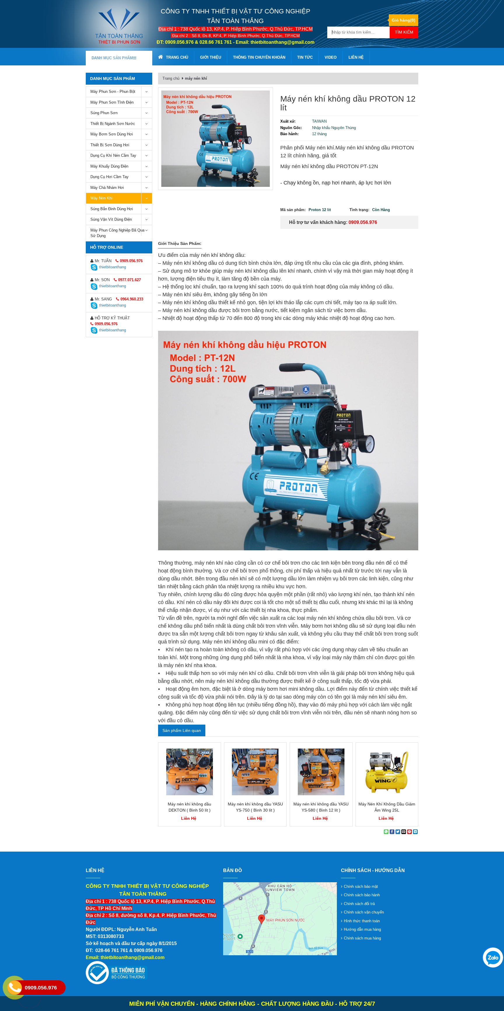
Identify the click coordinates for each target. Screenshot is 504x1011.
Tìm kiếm (404, 32)
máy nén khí (101, 198)
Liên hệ (356, 57)
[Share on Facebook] (392, 831)
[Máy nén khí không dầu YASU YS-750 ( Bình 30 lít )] (255, 772)
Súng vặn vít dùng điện (111, 219)
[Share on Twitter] (398, 831)
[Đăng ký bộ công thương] (116, 972)
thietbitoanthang (112, 267)
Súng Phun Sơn (104, 113)
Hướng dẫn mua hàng (362, 929)
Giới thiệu (210, 57)
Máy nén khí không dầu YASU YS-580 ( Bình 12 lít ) (321, 807)
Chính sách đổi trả (359, 904)
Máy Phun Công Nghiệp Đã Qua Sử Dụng (117, 233)
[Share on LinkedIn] (415, 831)
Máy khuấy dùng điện (109, 166)
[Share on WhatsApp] (386, 831)
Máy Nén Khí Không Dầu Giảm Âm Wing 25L (386, 807)
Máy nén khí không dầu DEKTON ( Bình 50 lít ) (189, 807)
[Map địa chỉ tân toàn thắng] (280, 918)
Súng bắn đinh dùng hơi (111, 209)
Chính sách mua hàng (362, 938)
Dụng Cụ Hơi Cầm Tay (109, 177)
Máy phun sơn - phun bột (112, 91)
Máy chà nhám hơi (107, 187)
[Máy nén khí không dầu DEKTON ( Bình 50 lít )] (189, 772)
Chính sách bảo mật (361, 886)
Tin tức (305, 57)
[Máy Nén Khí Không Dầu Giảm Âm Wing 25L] (387, 772)
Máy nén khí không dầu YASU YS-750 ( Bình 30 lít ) (255, 807)
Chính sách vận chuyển (364, 912)
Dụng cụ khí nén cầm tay (113, 155)
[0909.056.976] (492, 957)
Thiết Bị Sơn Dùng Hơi (109, 145)
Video (331, 57)
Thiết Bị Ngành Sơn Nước (112, 123)
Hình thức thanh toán (362, 921)
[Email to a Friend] (404, 831)
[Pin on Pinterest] (409, 831)
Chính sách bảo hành (362, 895)
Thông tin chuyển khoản (259, 57)
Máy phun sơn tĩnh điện (112, 102)
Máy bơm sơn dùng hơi (111, 134)
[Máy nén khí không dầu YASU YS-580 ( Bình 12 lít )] (321, 772)
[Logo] (119, 26)
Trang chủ (177, 57)
